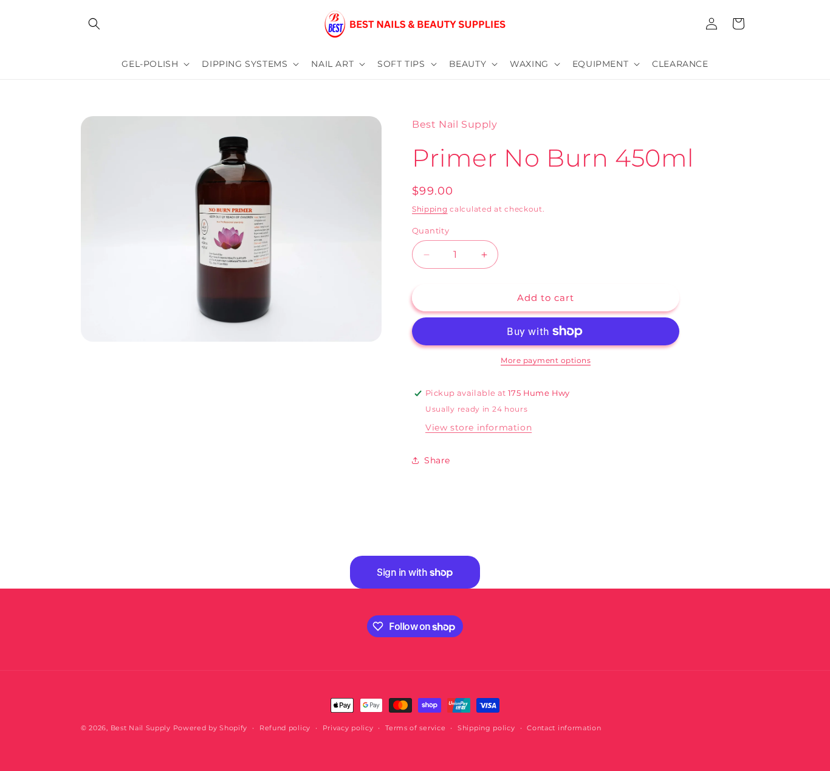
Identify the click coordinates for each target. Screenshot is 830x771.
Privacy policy (348, 728)
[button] (94, 23)
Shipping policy (486, 728)
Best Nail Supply (141, 728)
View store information (478, 427)
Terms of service (415, 728)
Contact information (564, 728)
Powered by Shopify (210, 728)
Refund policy (284, 728)
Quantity (430, 230)
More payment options (546, 360)
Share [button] (437, 460)
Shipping (430, 208)
